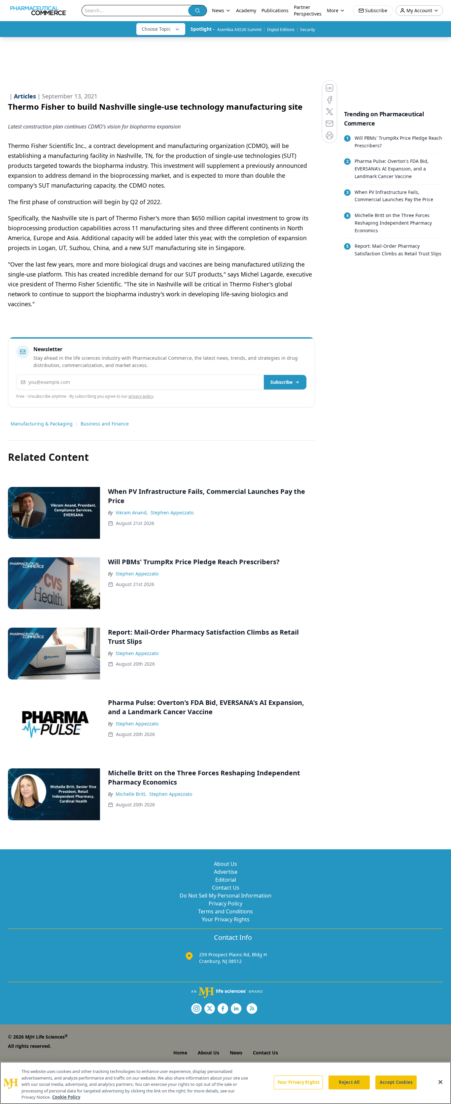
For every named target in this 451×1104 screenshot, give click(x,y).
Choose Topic (156, 29)
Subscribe (281, 382)
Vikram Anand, (132, 512)
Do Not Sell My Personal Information (225, 895)
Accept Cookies (396, 1082)
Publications (275, 10)
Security (307, 29)
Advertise (225, 871)
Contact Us (225, 887)
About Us (225, 863)
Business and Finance (105, 424)
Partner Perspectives (308, 10)
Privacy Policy (225, 903)
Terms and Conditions (225, 911)
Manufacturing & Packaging (42, 424)
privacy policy (140, 396)
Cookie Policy (66, 1097)
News (236, 1052)
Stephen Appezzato (172, 512)
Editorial (225, 879)
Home (180, 1052)
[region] (225, 1083)
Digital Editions (281, 29)
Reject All (349, 1082)
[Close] (440, 1082)
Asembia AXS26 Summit (239, 29)
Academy (246, 10)
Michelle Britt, (131, 794)
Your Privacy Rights (226, 919)
